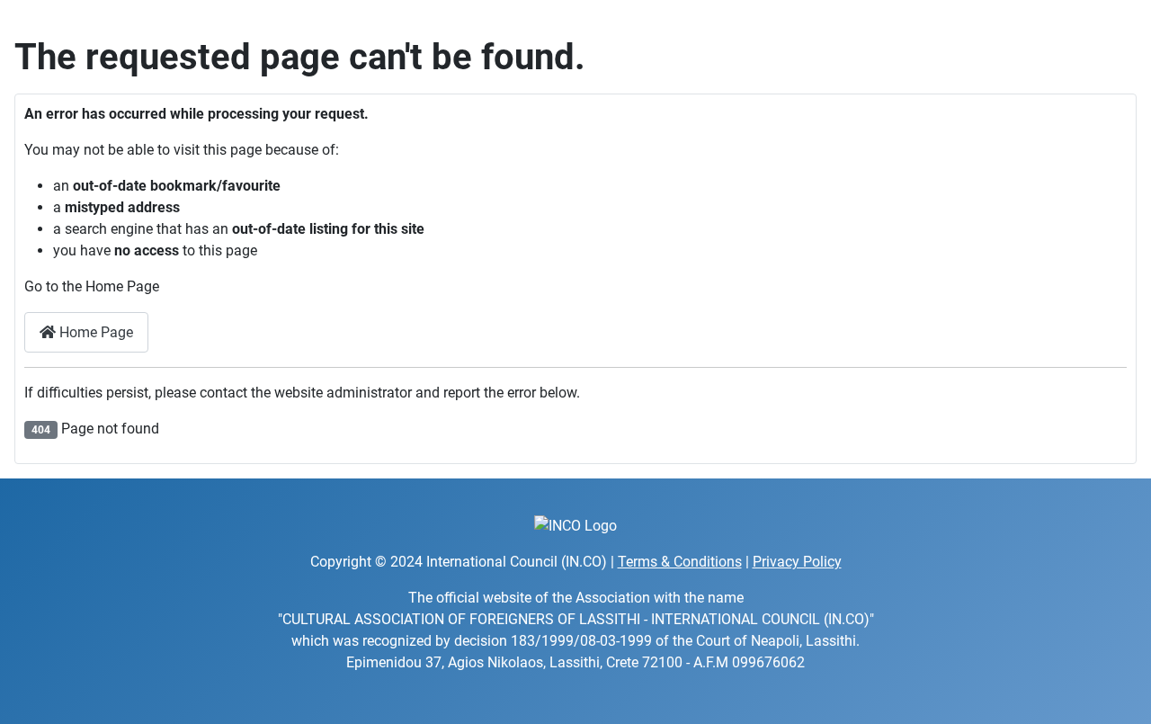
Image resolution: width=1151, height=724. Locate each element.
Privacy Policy (797, 561)
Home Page (94, 332)
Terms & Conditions (680, 561)
